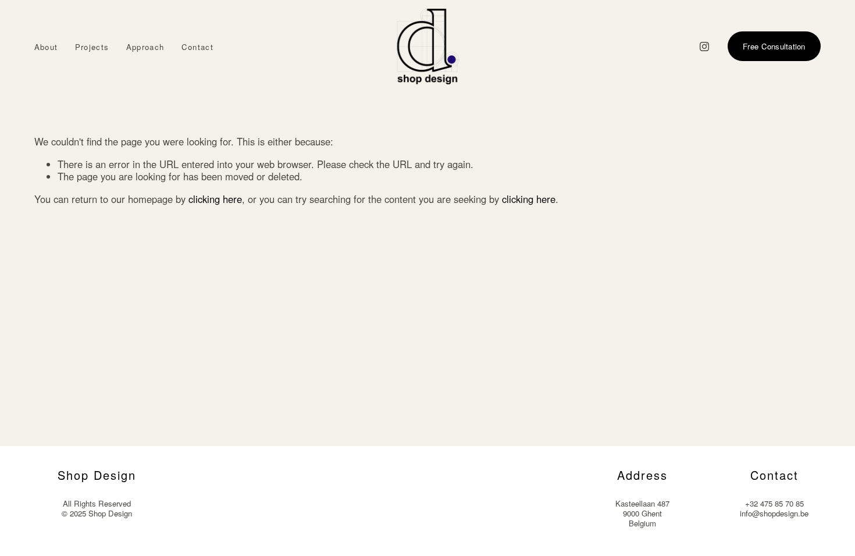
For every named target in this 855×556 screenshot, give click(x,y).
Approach (145, 47)
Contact (197, 47)
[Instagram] (704, 46)
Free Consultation (774, 46)
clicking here (215, 199)
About (46, 47)
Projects (92, 47)
